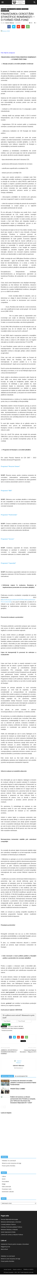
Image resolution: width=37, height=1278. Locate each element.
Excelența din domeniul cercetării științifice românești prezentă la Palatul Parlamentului (23, 1082)
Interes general (25, 9)
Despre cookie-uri (17, 1269)
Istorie (3, 1179)
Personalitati (5, 1181)
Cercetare (18, 9)
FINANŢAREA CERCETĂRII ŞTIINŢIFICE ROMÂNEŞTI (13, 1028)
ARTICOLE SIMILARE (7, 1076)
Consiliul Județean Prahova (8, 1224)
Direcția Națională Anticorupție (9, 1219)
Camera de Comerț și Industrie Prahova (12, 1234)
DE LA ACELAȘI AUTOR (21, 1076)
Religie (4, 1184)
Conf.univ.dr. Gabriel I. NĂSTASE (15, 1026)
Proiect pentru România (8, 1166)
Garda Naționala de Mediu (8, 1232)
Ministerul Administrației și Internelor (11, 1222)
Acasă (2, 6)
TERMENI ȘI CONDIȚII (28, 1269)
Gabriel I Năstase (9, 22)
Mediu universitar (5, 10)
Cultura (4, 1176)
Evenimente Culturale (8, 1191)
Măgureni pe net (5, 1246)
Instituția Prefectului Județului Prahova (11, 1227)
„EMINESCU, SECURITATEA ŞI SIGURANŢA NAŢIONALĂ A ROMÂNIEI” (9, 1051)
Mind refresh (4, 1249)
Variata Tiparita (7, 1269)
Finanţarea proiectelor (7, 1030)
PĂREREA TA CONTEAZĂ (9, 1160)
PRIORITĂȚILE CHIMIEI (17, 1089)
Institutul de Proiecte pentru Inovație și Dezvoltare (15, 1244)
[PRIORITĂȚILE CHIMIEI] (5, 1091)
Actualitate (8, 6)
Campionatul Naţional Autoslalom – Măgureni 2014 (28, 1051)
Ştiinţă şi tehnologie (11, 9)
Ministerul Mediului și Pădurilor (9, 1229)
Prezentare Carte (6, 1189)
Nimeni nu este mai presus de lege (11, 1163)
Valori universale (6, 1186)
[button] (34, 2)
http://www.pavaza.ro (18, 1067)
